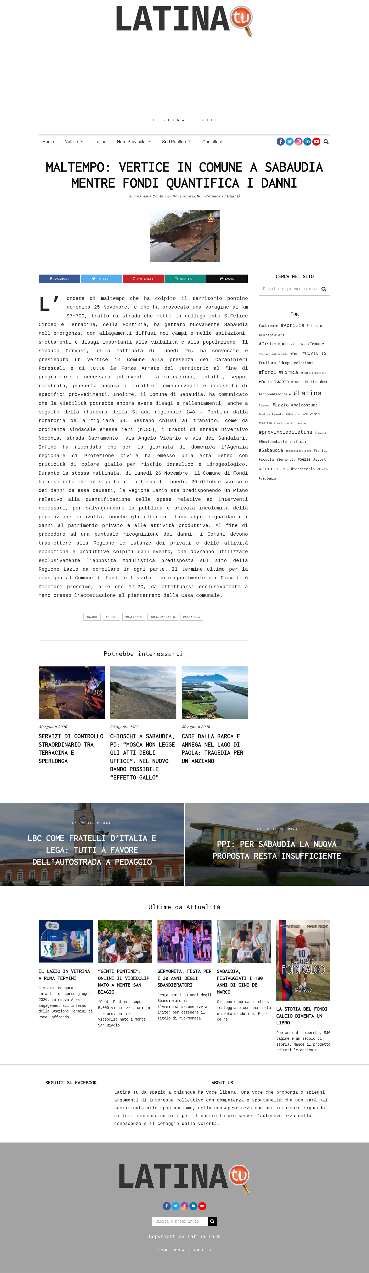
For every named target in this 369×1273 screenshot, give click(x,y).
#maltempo (133, 616)
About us (202, 1250)
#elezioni (303, 363)
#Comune (315, 343)
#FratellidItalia (313, 372)
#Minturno (293, 414)
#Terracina (274, 468)
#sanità (320, 451)
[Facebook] (281, 142)
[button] (323, 289)
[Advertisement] (184, 77)
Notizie (71, 141)
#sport (319, 459)
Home (48, 141)
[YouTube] (316, 142)
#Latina (307, 393)
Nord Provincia (131, 141)
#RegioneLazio (162, 616)
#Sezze (304, 459)
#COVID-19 (314, 353)
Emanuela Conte (148, 196)
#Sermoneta (285, 459)
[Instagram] (298, 142)
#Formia (288, 372)
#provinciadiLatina (285, 432)
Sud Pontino (174, 141)
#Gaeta (281, 381)
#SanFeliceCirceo (298, 450)
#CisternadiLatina (282, 343)
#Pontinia (281, 423)
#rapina (320, 432)
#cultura (267, 362)
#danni (92, 616)
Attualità (232, 196)
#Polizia (265, 423)
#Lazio (281, 405)
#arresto (314, 325)
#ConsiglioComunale (273, 354)
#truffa (322, 469)
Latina (100, 141)
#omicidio (311, 414)
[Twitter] (290, 142)
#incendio (299, 382)
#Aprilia (292, 325)
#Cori (295, 354)
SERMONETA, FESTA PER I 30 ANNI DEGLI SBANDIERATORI (184, 978)
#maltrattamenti (271, 414)
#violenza (267, 478)
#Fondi (111, 616)
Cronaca (212, 196)
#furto (265, 381)
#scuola (266, 459)
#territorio (303, 469)
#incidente (320, 382)
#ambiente (268, 325)
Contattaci (212, 141)
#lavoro (264, 405)
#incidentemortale (275, 394)
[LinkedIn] (307, 142)
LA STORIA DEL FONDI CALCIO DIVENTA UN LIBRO (302, 1015)
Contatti (181, 1250)
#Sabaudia (191, 616)
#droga (285, 362)
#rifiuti (298, 441)
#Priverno (298, 423)
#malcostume (304, 404)
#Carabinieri (272, 335)
